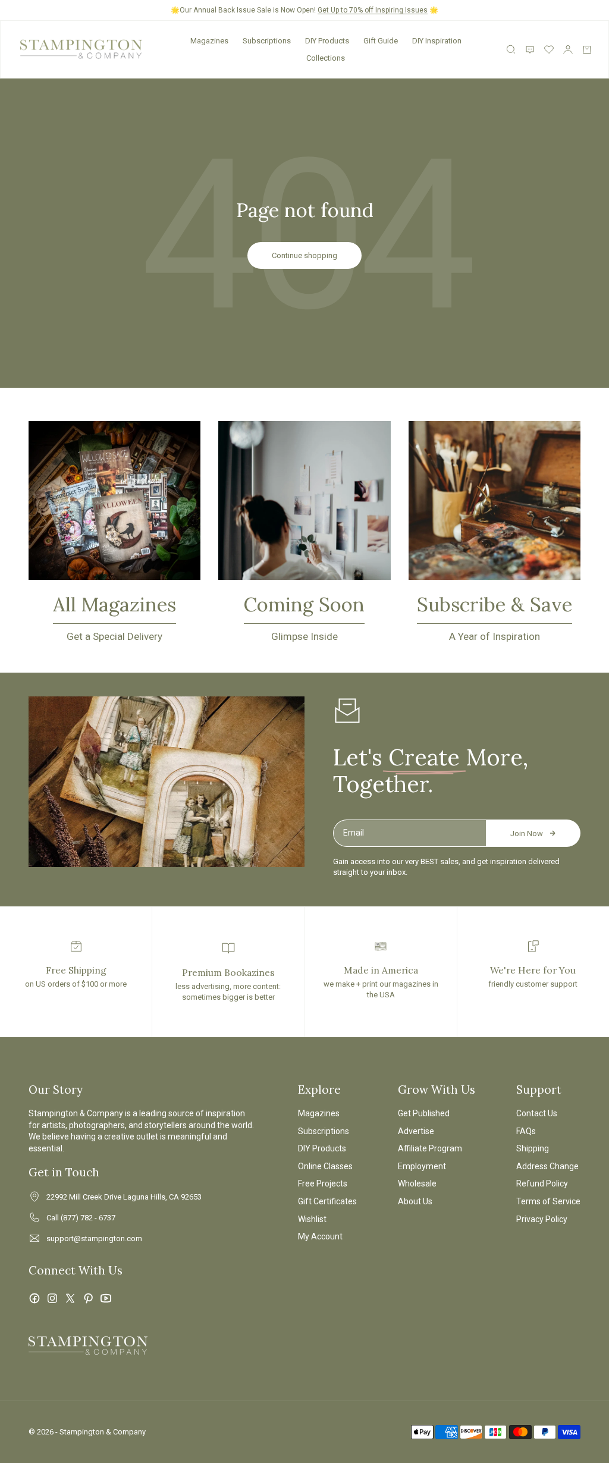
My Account (320, 1236)
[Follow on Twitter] (70, 1298)
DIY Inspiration (437, 40)
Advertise (416, 1131)
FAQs (526, 1131)
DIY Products (327, 40)
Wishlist (312, 1219)
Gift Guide (380, 40)
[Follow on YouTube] (106, 1298)
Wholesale (417, 1183)
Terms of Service (548, 1201)
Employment (422, 1166)
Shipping (532, 1148)
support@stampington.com (94, 1238)
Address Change (547, 1166)
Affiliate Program (430, 1148)
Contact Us (536, 1113)
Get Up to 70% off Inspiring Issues (373, 10)
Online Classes (325, 1166)
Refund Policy (542, 1183)
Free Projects (322, 1183)
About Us (415, 1201)
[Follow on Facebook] (34, 1298)
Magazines (209, 40)
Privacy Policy (541, 1219)
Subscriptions (267, 40)
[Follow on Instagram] (52, 1298)
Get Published (424, 1113)
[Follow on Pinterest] (88, 1298)
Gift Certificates (327, 1201)
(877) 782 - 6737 (88, 1217)
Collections (325, 58)
